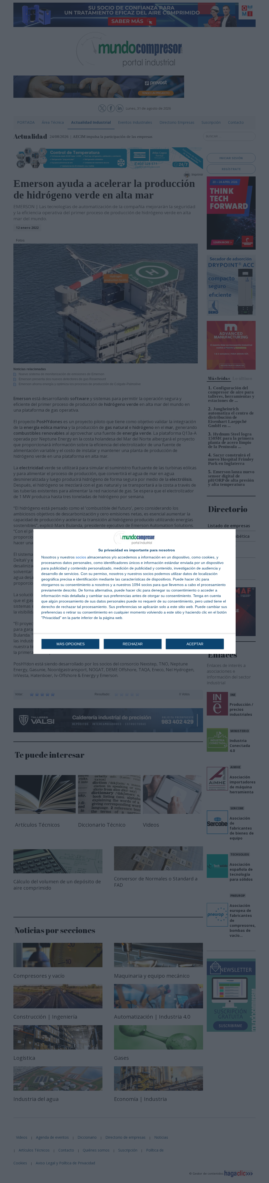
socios (81, 557)
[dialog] (134, 591)
